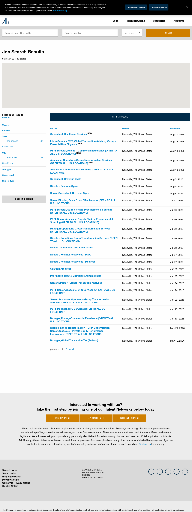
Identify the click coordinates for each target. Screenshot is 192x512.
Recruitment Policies (24, 199)
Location (126, 128)
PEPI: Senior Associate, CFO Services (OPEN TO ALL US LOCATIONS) (82, 291)
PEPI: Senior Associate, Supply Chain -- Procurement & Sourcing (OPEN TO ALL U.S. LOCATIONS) (81, 220)
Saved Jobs (9, 473)
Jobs (115, 20)
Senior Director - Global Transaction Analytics (76, 282)
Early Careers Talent (129, 418)
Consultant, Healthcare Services (68, 134)
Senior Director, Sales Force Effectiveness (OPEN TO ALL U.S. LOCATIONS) (83, 201)
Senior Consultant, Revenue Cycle (69, 193)
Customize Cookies (136, 7)
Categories (159, 20)
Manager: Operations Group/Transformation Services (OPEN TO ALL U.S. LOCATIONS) (80, 230)
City (4, 152)
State (4, 136)
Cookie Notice (10, 486)
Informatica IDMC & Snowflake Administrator (75, 275)
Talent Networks (136, 20)
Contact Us (145, 444)
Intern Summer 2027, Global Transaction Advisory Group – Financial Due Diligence (83, 142)
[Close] (187, 7)
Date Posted (175, 128)
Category (6, 125)
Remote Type (8, 180)
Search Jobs (9, 470)
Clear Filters (7, 146)
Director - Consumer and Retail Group (71, 247)
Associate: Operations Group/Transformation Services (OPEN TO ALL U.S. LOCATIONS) (81, 161)
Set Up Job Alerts (120, 117)
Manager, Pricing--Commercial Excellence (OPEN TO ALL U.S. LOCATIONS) (82, 319)
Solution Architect (60, 268)
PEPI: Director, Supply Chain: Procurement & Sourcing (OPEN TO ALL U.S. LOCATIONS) (81, 211)
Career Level (8, 175)
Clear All (6, 117)
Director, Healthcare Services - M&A (70, 254)
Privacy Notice (10, 479)
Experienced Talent (96, 418)
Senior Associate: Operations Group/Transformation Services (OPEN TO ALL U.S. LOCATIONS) (80, 301)
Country (6, 130)
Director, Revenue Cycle (64, 186)
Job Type (6, 169)
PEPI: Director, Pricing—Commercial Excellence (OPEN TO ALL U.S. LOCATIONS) (83, 152)
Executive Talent (62, 418)
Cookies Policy (60, 10)
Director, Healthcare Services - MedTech (73, 261)
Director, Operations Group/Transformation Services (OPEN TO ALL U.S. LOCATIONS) (84, 239)
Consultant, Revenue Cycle (65, 179)
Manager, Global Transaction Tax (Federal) (74, 340)
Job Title (54, 128)
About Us (179, 20)
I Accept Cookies (159, 7)
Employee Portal (11, 476)
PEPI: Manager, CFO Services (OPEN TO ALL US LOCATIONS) (77, 310)
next (71, 349)
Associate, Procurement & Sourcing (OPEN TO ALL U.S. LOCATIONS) (82, 171)
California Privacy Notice (16, 482)
